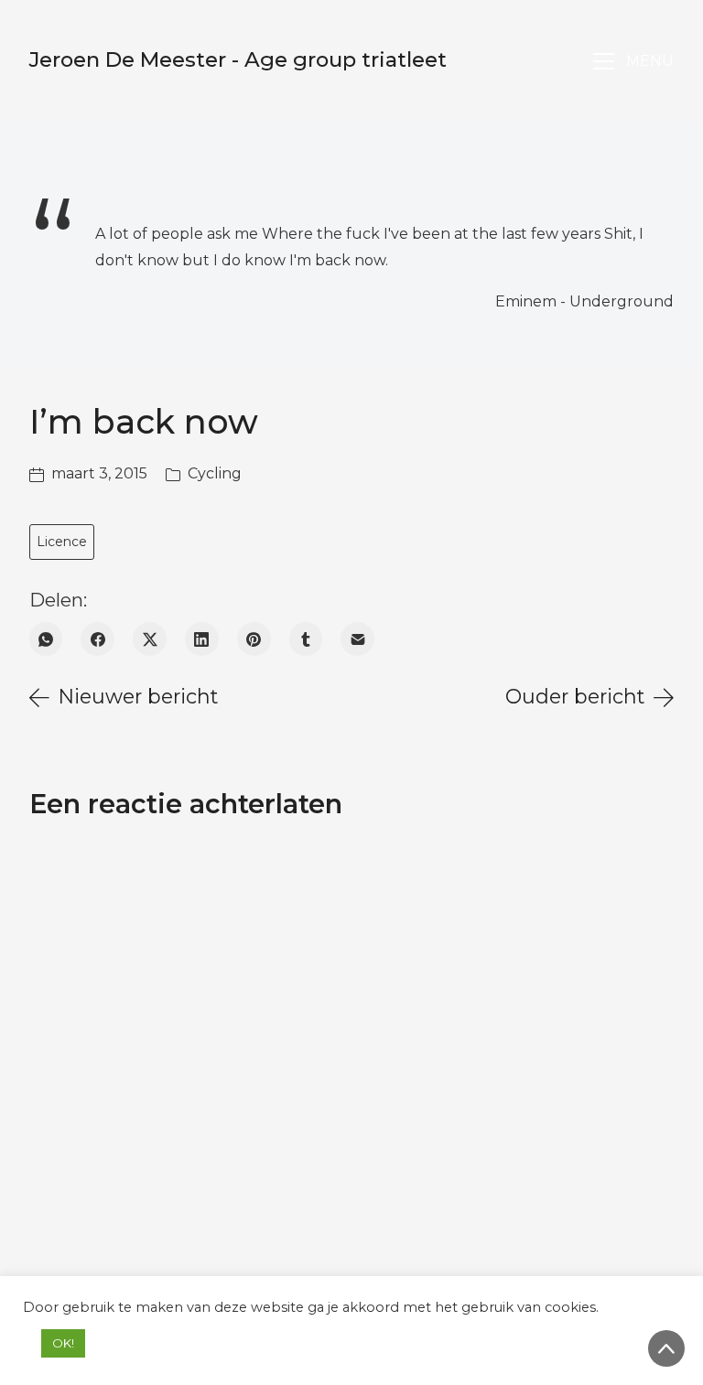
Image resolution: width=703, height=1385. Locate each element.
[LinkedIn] (202, 639)
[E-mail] (357, 639)
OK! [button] (63, 1343)
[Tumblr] (306, 639)
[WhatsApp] (46, 639)
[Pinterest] (254, 639)
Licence (62, 541)
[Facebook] (97, 639)
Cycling (215, 473)
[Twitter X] (150, 639)
